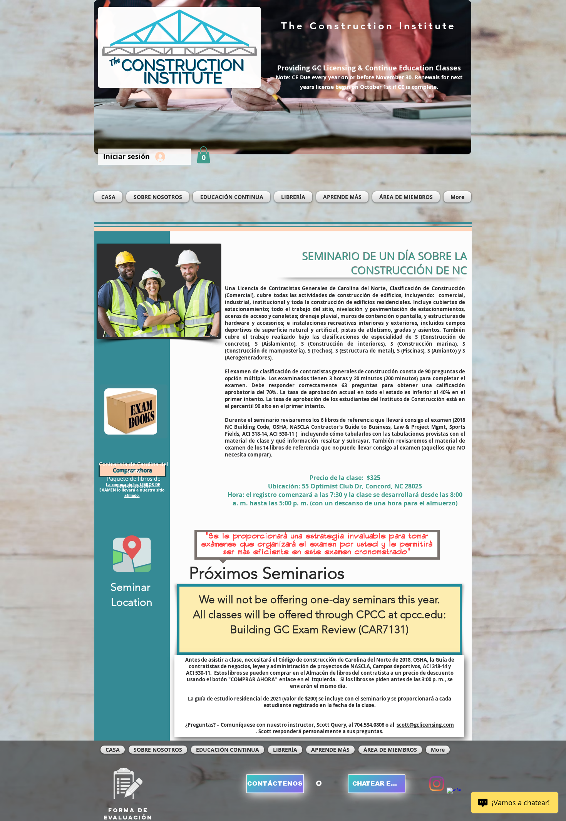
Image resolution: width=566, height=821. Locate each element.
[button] (203, 154)
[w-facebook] (454, 795)
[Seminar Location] (132, 553)
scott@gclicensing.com (425, 724)
